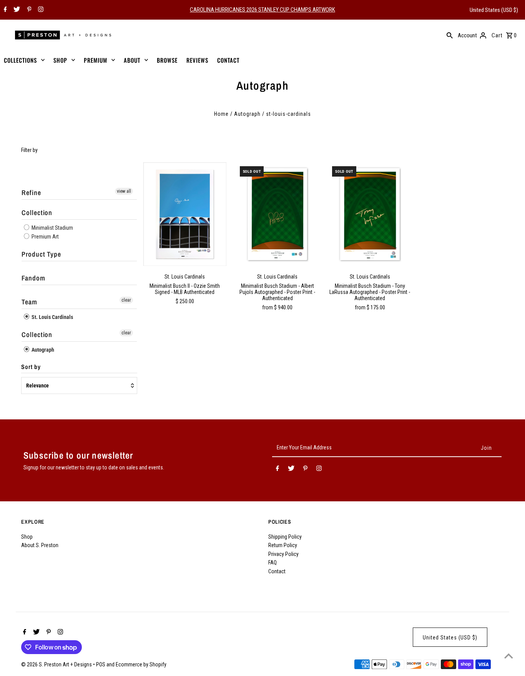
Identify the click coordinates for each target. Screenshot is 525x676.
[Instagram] (39, 10)
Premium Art (44, 237)
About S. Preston (39, 545)
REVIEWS (197, 60)
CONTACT (228, 60)
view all (124, 191)
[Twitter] (16, 10)
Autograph (247, 114)
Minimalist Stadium (51, 228)
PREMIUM (95, 60)
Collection (37, 212)
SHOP (60, 60)
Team (29, 302)
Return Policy (282, 545)
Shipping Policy (285, 537)
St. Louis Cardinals (51, 317)
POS (100, 664)
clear (126, 300)
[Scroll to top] (508, 655)
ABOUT (132, 60)
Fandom (33, 278)
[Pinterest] (28, 10)
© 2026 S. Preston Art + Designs (57, 664)
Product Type (41, 254)
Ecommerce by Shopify (141, 664)
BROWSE (167, 60)
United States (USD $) (494, 10)
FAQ (272, 562)
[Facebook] (4, 10)
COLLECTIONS (20, 60)
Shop (27, 537)
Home (221, 114)
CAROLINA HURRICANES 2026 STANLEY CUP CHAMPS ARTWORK (262, 9)
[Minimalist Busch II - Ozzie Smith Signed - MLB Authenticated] (184, 214)
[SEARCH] (450, 35)
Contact (277, 571)
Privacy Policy (283, 554)
